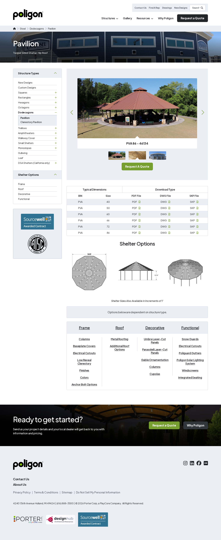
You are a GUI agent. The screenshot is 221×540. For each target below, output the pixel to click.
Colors (84, 377)
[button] (117, 155)
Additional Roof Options (119, 347)
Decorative (24, 194)
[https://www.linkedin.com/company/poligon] (192, 463)
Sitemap (67, 492)
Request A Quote (137, 166)
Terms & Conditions (46, 492)
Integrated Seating (190, 377)
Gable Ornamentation (155, 360)
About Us (19, 484)
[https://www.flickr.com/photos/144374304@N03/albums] (206, 463)
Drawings (167, 7)
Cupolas (155, 374)
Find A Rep (154, 7)
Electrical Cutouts (84, 353)
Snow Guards (190, 339)
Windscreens (190, 370)
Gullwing (22, 153)
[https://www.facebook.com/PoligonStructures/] (198, 463)
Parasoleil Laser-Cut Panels (154, 351)
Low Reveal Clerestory (84, 361)
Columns (84, 339)
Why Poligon (195, 425)
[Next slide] (203, 112)
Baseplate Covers (84, 346)
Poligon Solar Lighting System (190, 361)
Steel (23, 28)
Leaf (20, 157)
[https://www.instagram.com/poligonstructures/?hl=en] (185, 463)
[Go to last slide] (72, 112)
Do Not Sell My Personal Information (98, 492)
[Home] (28, 14)
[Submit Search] (202, 8)
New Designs (180, 7)
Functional (23, 199)
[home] (14, 28)
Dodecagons (37, 28)
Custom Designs (27, 87)
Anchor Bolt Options (84, 384)
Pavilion (25, 117)
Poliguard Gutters (190, 353)
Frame (21, 184)
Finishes (84, 370)
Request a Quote (192, 18)
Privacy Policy (22, 492)
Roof (21, 189)
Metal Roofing (119, 339)
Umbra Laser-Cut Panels (155, 340)
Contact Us (140, 7)
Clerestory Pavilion (31, 122)
